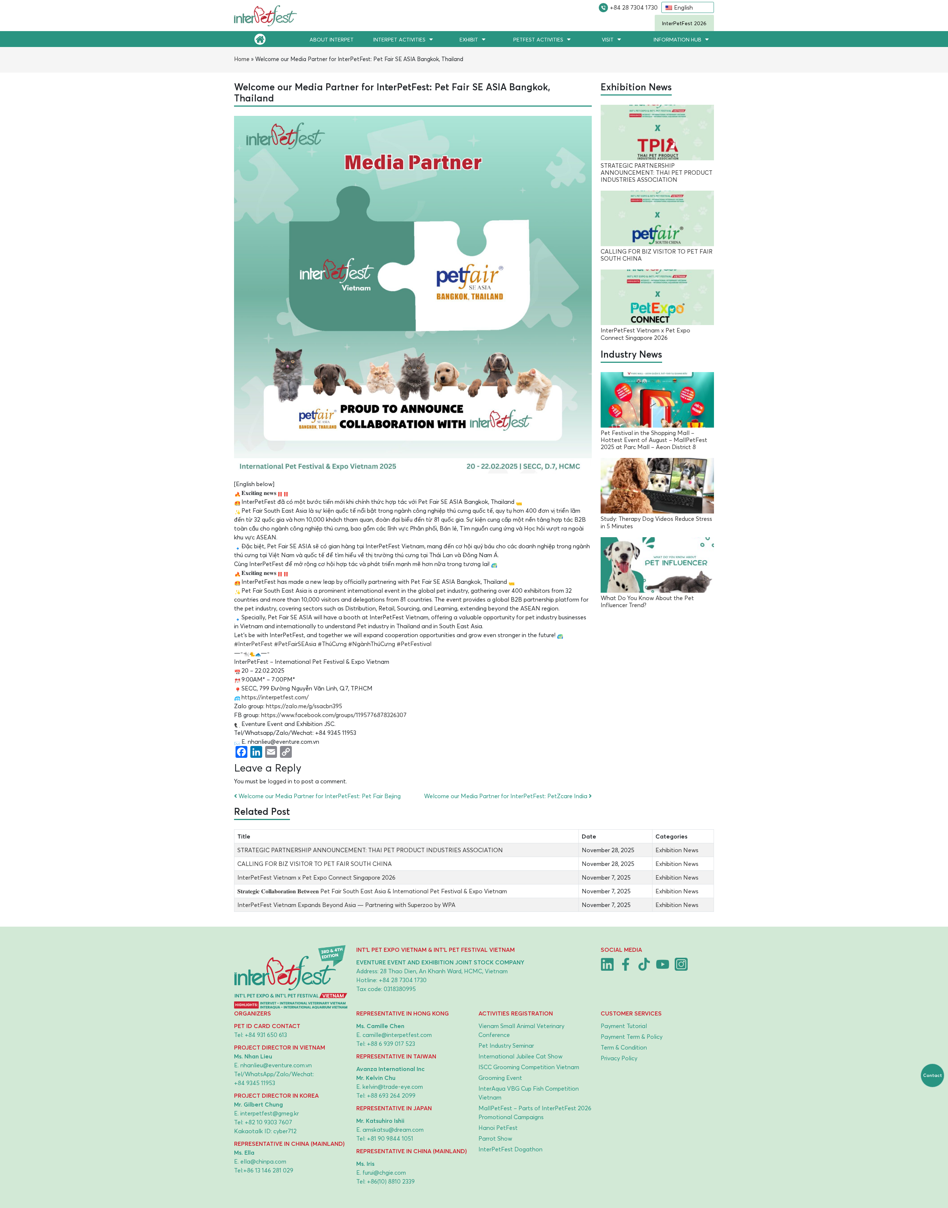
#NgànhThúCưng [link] (371, 643)
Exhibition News (676, 850)
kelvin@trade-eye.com (393, 1086)
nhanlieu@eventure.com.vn (276, 1065)
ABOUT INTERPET (332, 39)
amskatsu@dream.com (393, 1129)
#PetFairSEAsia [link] (295, 643)
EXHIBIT (469, 39)
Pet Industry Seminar (506, 1045)
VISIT (608, 39)
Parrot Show (495, 1138)
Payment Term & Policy (631, 1036)
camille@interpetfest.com (397, 1034)
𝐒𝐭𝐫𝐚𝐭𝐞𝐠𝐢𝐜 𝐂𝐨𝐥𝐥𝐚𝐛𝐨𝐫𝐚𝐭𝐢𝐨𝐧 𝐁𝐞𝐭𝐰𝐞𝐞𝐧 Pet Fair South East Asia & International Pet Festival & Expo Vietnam (372, 891)
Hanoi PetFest (498, 1127)
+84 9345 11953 (254, 1083)
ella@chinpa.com (263, 1161)
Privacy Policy (619, 1058)
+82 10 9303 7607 (268, 1122)
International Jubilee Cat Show (520, 1056)
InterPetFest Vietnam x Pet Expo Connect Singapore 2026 (316, 877)
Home (242, 59)
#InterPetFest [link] (253, 643)
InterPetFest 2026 (684, 23)
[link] (334, 715)
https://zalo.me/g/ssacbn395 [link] (304, 706)
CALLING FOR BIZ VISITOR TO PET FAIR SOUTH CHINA (314, 863)
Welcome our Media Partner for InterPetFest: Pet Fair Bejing (319, 796)
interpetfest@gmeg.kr (269, 1113)
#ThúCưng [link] (332, 643)
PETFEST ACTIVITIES (538, 39)
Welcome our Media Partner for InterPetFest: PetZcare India (506, 796)
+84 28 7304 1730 (634, 7)
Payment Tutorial (624, 1026)
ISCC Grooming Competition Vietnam (528, 1067)
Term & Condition (624, 1047)
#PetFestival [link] (414, 643)
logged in (280, 781)
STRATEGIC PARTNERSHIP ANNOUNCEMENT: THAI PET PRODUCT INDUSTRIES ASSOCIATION (370, 850)
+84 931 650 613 (266, 1034)
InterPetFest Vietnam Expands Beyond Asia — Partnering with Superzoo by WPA (346, 904)
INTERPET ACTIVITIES (399, 39)
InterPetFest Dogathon (510, 1149)
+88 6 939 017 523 (391, 1043)
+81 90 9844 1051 (390, 1138)
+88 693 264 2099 (391, 1095)
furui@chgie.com (384, 1172)
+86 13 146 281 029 (268, 1170)
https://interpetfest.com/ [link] (275, 697)
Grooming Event (500, 1077)
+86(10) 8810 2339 (391, 1181)
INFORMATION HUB (677, 39)
